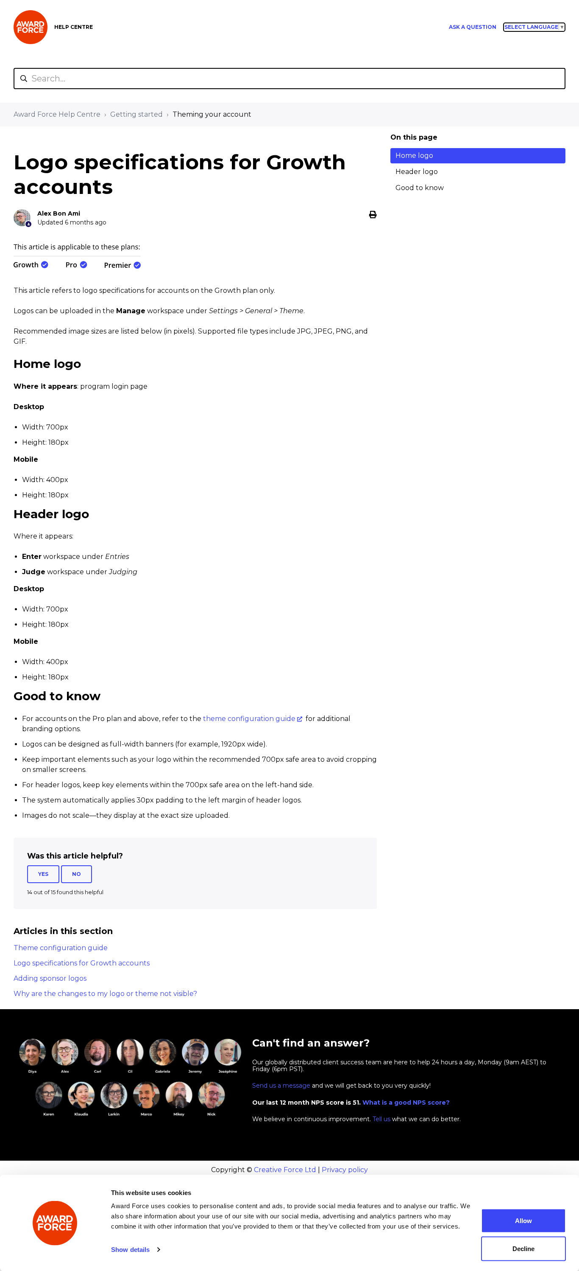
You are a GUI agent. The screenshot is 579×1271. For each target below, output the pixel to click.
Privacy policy (345, 1170)
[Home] (30, 27)
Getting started (136, 114)
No (76, 874)
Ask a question (472, 27)
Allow (523, 1220)
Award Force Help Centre (57, 114)
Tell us (381, 1119)
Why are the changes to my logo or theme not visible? (105, 994)
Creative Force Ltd (285, 1170)
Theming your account (212, 114)
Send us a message (281, 1085)
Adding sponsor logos (50, 978)
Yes (43, 874)
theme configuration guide (249, 719)
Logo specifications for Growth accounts (82, 963)
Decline (523, 1248)
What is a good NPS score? (406, 1102)
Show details (130, 1249)
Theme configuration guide (61, 948)
